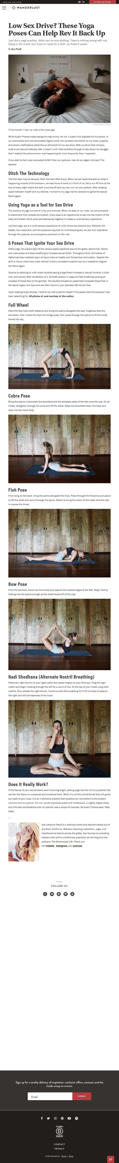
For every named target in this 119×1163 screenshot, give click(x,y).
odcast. (79, 845)
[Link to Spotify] (76, 1118)
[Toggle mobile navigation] (4, 7)
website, (50, 845)
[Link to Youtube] (69, 1118)
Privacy (59, 1148)
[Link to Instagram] (55, 1118)
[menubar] (81, 2)
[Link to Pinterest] (62, 1118)
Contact (59, 1144)
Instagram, (62, 845)
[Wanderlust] (26, 8)
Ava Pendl (16, 48)
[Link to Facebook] (42, 1118)
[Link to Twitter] (48, 1118)
